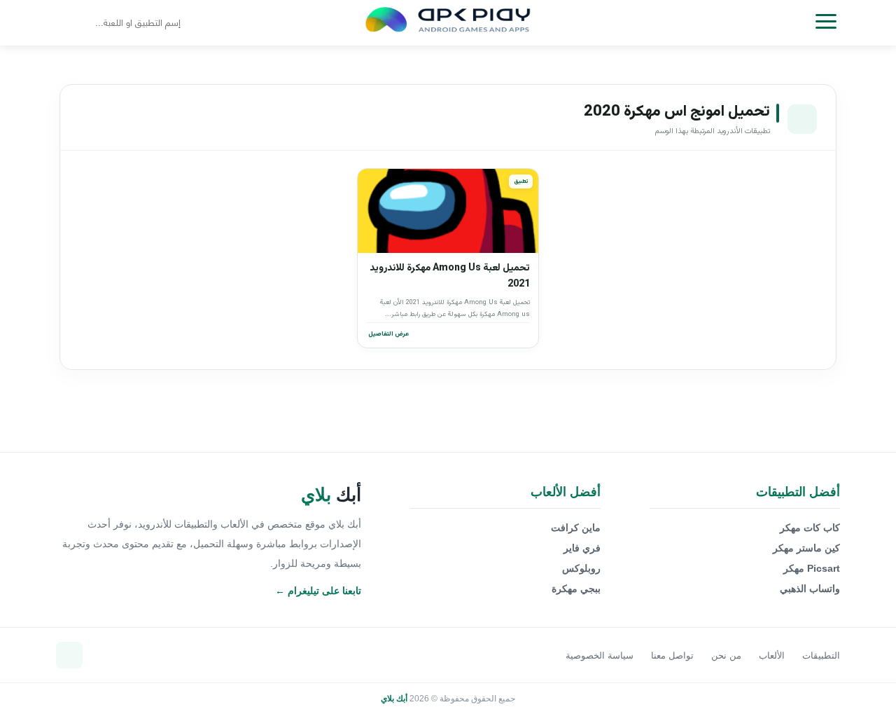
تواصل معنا (672, 655)
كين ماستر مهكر (806, 548)
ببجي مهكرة (576, 588)
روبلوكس (581, 568)
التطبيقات (821, 655)
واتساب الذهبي (810, 588)
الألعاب (772, 655)
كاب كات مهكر (810, 527)
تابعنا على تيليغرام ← (318, 590)
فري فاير (582, 548)
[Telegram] (69, 655)
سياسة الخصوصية (600, 655)
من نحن (726, 655)
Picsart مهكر (811, 568)
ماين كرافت (576, 527)
